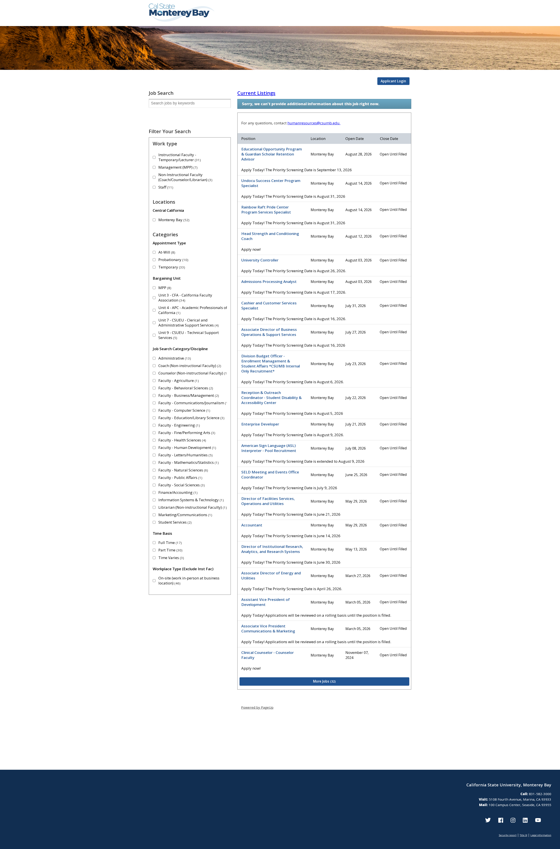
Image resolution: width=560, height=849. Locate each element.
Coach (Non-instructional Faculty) (189, 365)
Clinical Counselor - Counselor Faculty (267, 655)
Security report (507, 835)
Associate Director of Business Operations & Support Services (269, 332)
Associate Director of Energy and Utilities (271, 575)
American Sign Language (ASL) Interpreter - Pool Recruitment (268, 448)
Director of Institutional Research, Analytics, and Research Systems (272, 549)
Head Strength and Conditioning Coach (270, 236)
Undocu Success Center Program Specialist (270, 183)
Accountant (251, 525)
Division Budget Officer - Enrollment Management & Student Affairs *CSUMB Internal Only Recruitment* (270, 363)
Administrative (174, 358)
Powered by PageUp (257, 707)
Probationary (172, 259)
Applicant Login (393, 81)
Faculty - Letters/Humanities (185, 454)
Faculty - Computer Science (183, 410)
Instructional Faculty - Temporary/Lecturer (179, 157)
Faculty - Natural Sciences (182, 470)
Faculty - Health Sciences (181, 440)
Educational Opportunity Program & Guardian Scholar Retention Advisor (271, 154)
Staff (165, 187)
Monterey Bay (173, 219)
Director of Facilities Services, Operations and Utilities (268, 501)
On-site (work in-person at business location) (188, 580)
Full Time (169, 542)
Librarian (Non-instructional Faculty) (192, 507)
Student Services (174, 522)
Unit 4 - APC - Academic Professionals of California (192, 310)
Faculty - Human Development (186, 447)
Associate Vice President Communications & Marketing (268, 628)
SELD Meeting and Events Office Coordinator (270, 475)
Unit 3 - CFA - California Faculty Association (185, 298)
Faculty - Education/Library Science (190, 417)
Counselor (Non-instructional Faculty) (192, 373)
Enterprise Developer (260, 424)
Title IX (523, 835)
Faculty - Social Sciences (181, 484)
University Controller (259, 260)
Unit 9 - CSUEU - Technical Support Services (188, 335)
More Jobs (324, 681)
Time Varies (170, 557)
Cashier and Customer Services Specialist (269, 305)
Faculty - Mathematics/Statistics (188, 462)
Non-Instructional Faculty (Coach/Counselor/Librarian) (184, 177)
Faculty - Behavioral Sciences (185, 387)
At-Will (166, 252)
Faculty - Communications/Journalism (193, 402)
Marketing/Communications (184, 514)
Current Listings (256, 93)
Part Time (169, 549)
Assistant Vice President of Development (265, 602)
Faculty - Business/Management (188, 395)
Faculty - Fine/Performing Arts (186, 432)
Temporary (171, 267)
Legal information (540, 835)
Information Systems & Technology (190, 499)
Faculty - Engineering (178, 425)
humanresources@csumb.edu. (313, 122)
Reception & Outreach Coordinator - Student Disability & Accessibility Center (271, 397)
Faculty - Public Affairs (179, 477)
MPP (164, 287)
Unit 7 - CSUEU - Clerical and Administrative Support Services (188, 323)
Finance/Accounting (177, 492)
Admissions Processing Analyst (269, 281)
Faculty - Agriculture (178, 380)
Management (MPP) (177, 167)
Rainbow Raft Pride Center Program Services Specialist (266, 210)
